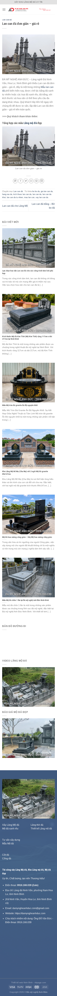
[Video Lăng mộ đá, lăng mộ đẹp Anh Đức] (28, 686)
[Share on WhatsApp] (15, 181)
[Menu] (4, 9)
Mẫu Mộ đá (8, 843)
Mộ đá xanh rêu (10, 828)
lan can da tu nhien (15, 197)
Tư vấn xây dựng (11, 840)
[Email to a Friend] (31, 181)
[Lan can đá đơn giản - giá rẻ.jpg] (28, 146)
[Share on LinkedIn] (41, 181)
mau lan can (29, 197)
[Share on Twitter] (25, 181)
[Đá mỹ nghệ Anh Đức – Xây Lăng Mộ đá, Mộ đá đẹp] (30, 9)
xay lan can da (42, 197)
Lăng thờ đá (37, 825)
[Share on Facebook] (20, 181)
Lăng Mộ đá (21, 869)
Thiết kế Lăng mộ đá (41, 828)
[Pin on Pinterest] (36, 181)
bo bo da (36, 191)
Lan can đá (7, 20)
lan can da (37, 194)
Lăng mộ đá (30, 123)
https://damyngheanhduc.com (30, 913)
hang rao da (7, 194)
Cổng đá (6, 858)
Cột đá (5, 855)
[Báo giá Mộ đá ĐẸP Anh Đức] (28, 738)
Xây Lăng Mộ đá (10, 825)
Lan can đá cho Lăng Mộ (15, 206)
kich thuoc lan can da (22, 194)
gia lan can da (47, 191)
